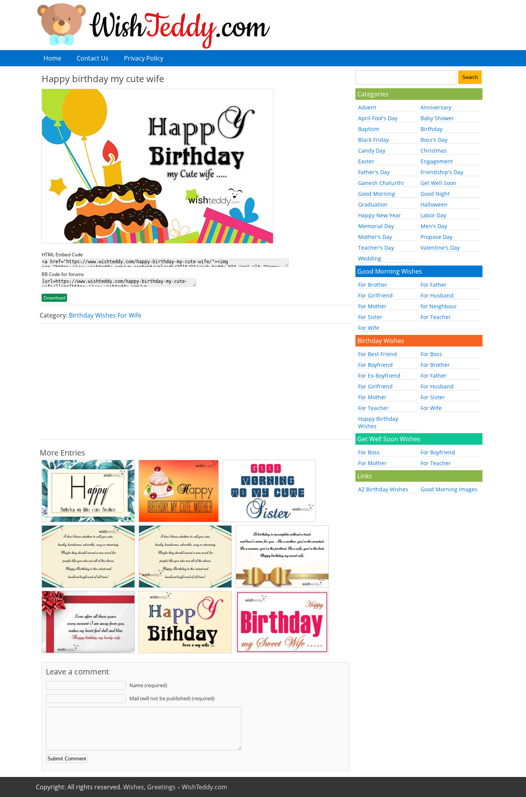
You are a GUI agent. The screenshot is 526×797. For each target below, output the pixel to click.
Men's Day (433, 226)
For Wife (368, 327)
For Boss (431, 354)
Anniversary (435, 107)
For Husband (437, 295)
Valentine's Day (440, 247)
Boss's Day (433, 139)
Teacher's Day (376, 247)
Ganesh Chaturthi (381, 183)
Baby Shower (437, 118)
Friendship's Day (441, 172)
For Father (433, 284)
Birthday (431, 129)
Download (54, 297)
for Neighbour (438, 306)
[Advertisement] (196, 381)
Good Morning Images (448, 489)
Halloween (433, 204)
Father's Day (374, 172)
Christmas (433, 150)
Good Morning (376, 193)
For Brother (372, 284)
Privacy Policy (143, 58)
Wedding (369, 258)
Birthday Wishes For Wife (105, 315)
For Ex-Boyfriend (379, 375)
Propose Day (436, 236)
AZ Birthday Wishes (383, 489)
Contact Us (93, 58)
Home (52, 58)
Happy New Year (379, 215)
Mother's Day (375, 236)
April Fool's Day (377, 118)
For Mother (372, 306)
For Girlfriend (375, 295)
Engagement (436, 161)
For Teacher (435, 317)
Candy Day (371, 150)
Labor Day (433, 215)
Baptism (368, 129)
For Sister (370, 317)
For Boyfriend (375, 364)
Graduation (372, 204)
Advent (367, 107)
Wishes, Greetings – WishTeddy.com (175, 787)
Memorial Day (376, 226)
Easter (366, 161)
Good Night (435, 193)
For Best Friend (377, 354)
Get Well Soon (438, 183)
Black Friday (373, 139)
